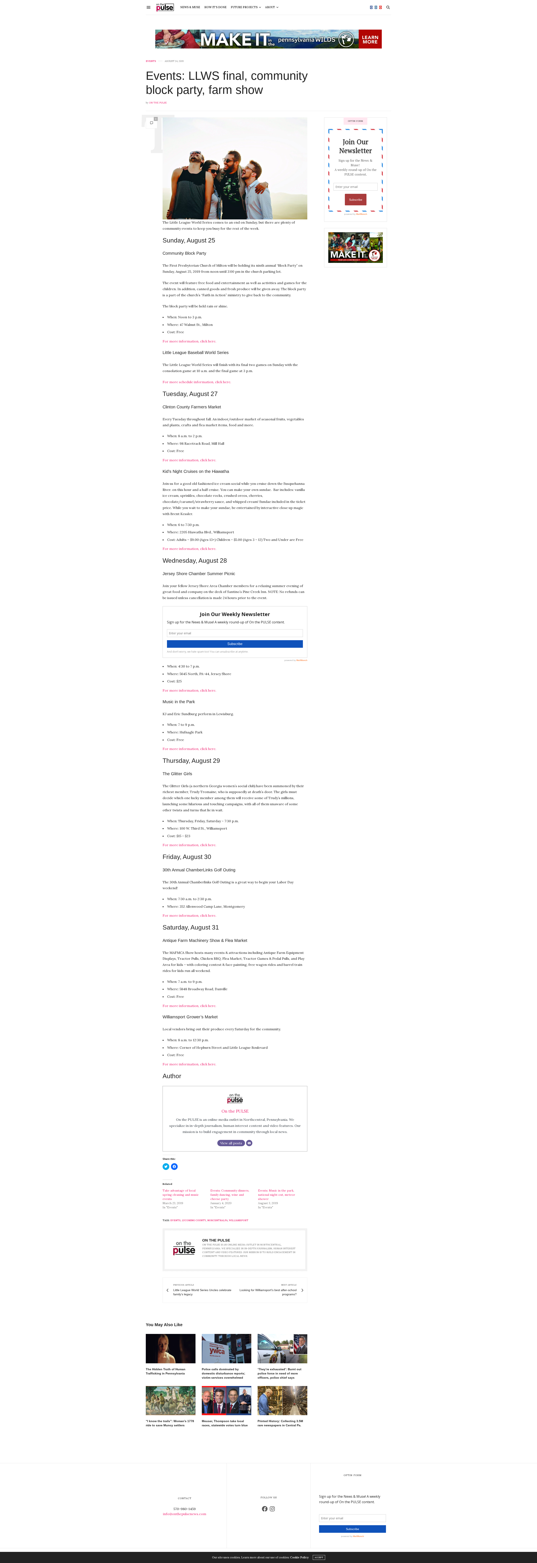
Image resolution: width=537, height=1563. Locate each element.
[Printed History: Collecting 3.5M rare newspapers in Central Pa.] (282, 1400)
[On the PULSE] (165, 7)
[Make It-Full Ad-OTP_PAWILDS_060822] (355, 247)
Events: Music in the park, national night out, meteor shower (276, 1195)
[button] (235, 168)
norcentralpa (217, 1220)
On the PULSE (158, 102)
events (175, 1220)
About (270, 7)
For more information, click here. (190, 341)
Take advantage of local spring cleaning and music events (181, 1195)
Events (151, 61)
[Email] (249, 1143)
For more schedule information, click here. (197, 382)
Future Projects (244, 7)
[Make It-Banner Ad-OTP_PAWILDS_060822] (268, 39)
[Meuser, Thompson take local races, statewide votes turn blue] (227, 1400)
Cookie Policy (299, 1557)
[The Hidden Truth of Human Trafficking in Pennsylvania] (171, 1348)
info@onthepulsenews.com (184, 1514)
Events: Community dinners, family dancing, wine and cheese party (229, 1195)
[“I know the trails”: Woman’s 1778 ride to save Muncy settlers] (171, 1400)
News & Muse (190, 7)
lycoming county (194, 1220)
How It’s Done (215, 7)
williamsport (238, 1220)
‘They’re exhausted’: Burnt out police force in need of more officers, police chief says (279, 1373)
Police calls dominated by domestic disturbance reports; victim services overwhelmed (223, 1373)
